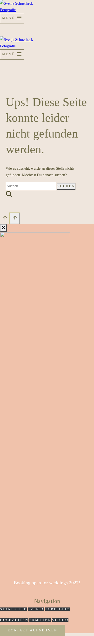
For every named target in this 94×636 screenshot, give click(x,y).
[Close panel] (3, 228)
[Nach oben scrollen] (4, 219)
